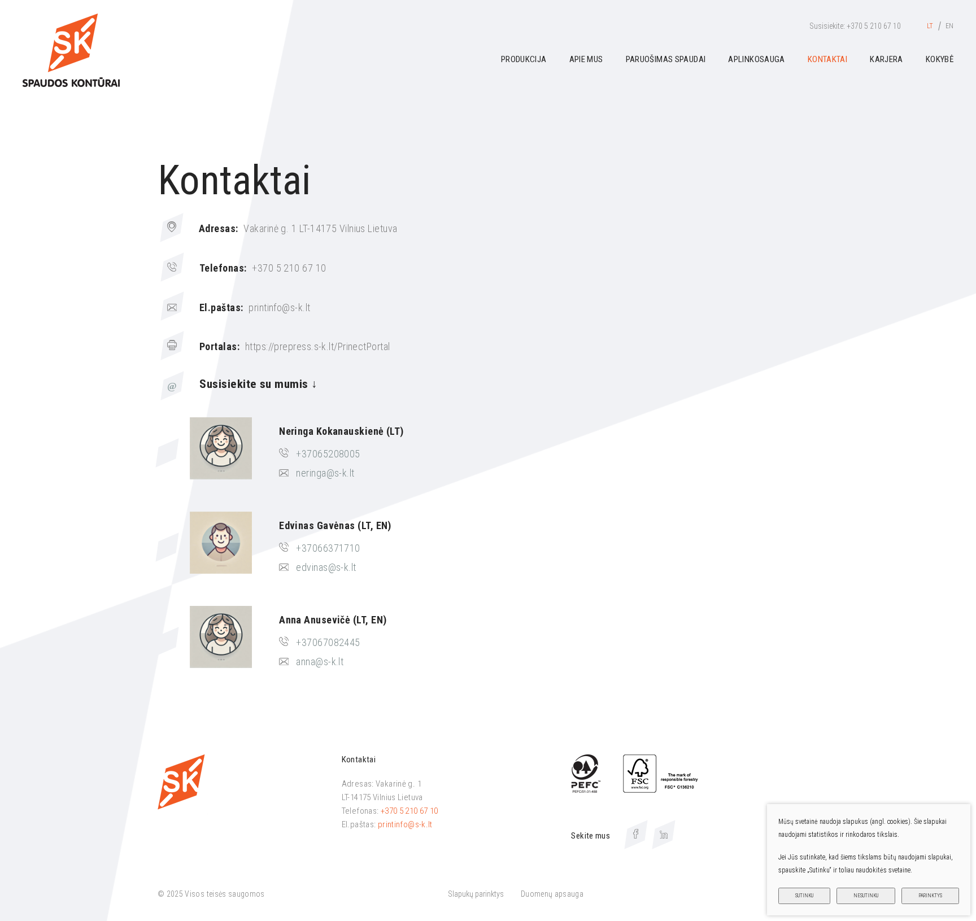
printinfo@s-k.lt (405, 824)
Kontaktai (827, 59)
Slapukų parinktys (476, 893)
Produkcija (524, 59)
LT (930, 26)
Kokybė (939, 59)
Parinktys (930, 895)
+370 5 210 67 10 (409, 811)
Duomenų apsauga (552, 893)
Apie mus (586, 59)
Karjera (886, 59)
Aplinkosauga (756, 59)
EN (949, 26)
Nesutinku (865, 895)
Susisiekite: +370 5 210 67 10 (855, 25)
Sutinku (804, 895)
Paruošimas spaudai (666, 59)
